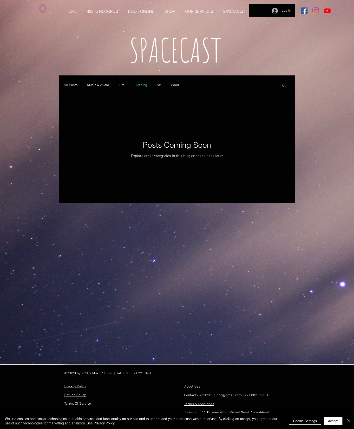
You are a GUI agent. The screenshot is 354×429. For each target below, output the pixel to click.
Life (122, 85)
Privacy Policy (75, 386)
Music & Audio (98, 85)
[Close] (348, 420)
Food (175, 85)
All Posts (71, 85)
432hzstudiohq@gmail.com (220, 395)
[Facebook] (304, 10)
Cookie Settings (305, 420)
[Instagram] (315, 10)
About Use (192, 386)
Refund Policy (75, 395)
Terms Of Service (77, 404)
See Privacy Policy (101, 423)
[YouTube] (327, 10)
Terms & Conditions (199, 404)
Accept (333, 420)
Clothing (140, 85)
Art (159, 85)
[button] (284, 85)
